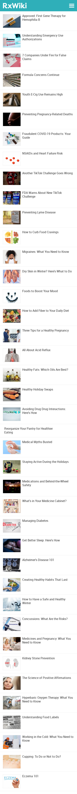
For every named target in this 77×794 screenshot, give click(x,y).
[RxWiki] (15, 5)
